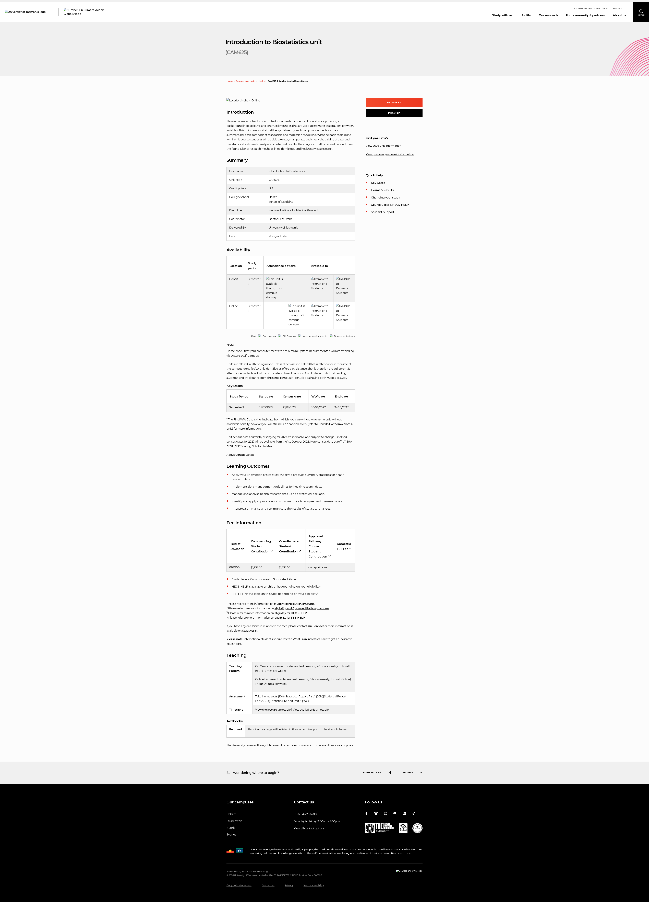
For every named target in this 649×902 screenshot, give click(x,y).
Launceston (234, 821)
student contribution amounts (294, 603)
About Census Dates (240, 454)
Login (616, 8)
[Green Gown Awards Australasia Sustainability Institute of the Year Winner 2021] (417, 829)
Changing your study (385, 197)
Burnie (230, 827)
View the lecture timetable (273, 709)
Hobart (231, 814)
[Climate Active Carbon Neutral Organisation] (403, 829)
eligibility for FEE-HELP (290, 617)
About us (619, 15)
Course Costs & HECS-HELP (390, 204)
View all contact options (309, 828)
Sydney (231, 834)
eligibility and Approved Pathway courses (302, 608)
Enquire (394, 113)
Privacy (289, 885)
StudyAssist (250, 630)
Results (388, 190)
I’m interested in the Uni (589, 8)
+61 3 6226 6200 (306, 814)
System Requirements (313, 351)
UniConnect (316, 626)
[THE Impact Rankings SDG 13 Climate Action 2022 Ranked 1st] (379, 829)
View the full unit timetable (311, 709)
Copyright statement (238, 885)
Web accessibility (314, 885)
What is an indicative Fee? (310, 639)
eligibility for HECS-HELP (291, 613)
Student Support (382, 212)
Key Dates (378, 182)
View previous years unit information (390, 154)
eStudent (394, 102)
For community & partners (585, 15)
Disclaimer (268, 885)
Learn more (404, 853)
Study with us (502, 15)
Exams (375, 190)
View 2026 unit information (383, 145)
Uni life (526, 15)
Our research (548, 15)
